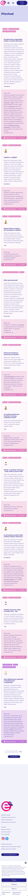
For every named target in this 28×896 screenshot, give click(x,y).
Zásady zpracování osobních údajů (11, 846)
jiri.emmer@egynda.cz (10, 854)
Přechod (5, 28)
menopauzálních (9, 376)
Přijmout (14, 880)
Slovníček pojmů (6, 832)
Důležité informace (6, 844)
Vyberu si (14, 888)
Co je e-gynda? (5, 834)
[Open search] (13, 3)
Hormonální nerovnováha (8, 822)
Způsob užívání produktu (14, 145)
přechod (21, 325)
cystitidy (11, 729)
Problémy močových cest (8, 817)
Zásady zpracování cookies (8, 849)
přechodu (11, 106)
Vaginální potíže (5, 815)
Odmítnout (14, 884)
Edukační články (5, 829)
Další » (20, 751)
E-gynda (3, 827)
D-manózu (7, 102)
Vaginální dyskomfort (14, 28)
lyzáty (12, 102)
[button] (25, 863)
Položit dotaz (22, 3)
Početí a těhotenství (7, 819)
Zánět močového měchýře (9, 31)
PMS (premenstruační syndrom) (10, 272)
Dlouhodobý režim (7, 664)
